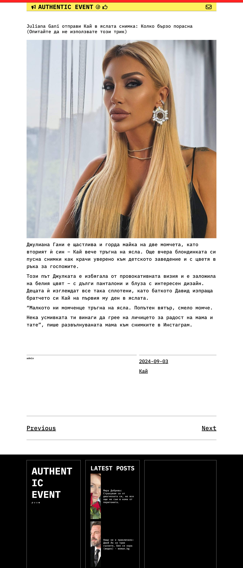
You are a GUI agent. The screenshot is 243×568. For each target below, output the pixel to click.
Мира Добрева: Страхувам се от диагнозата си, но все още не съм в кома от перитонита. (118, 496)
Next (209, 428)
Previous (41, 428)
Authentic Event (65, 7)
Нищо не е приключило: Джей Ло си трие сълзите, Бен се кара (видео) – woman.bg (118, 544)
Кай (143, 371)
